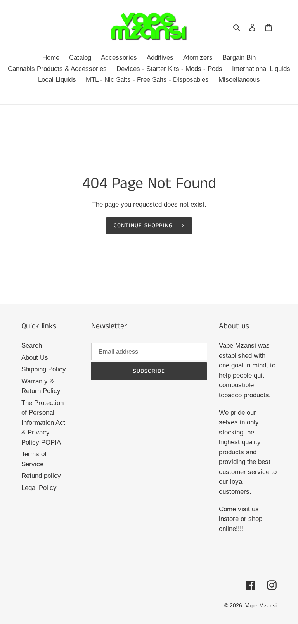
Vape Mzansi (261, 605)
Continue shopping (143, 225)
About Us (34, 357)
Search (31, 345)
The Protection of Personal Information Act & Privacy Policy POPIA (43, 422)
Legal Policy (39, 487)
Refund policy (41, 475)
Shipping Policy (43, 369)
